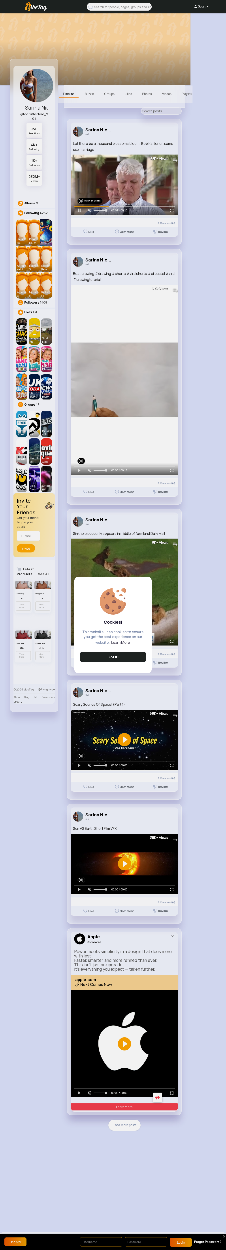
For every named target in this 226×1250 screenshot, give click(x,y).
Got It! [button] (113, 657)
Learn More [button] (120, 642)
